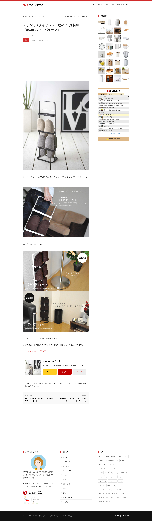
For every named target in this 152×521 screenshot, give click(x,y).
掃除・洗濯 (66, 484)
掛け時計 (101, 497)
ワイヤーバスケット (118, 489)
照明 (64, 493)
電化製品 (66, 502)
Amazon (50, 372)
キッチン (66, 457)
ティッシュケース (111, 477)
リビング (66, 475)
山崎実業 (114, 493)
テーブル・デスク (69, 466)
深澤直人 (118, 497)
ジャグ (107, 473)
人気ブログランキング (117, 5)
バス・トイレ (67, 470)
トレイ (120, 481)
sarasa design (110, 460)
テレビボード (102, 481)
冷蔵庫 (108, 493)
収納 (26, 40)
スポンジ (101, 477)
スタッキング (114, 473)
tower (33, 40)
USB (105, 464)
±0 (110, 464)
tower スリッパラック (51, 361)
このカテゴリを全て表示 (114, 133)
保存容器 (101, 493)
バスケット (102, 485)
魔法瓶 (108, 501)
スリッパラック (43, 40)
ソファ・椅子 (67, 462)
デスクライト (112, 481)
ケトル (115, 464)
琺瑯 (124, 497)
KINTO (125, 456)
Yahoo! (79, 372)
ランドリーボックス (104, 489)
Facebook (100, 5)
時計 (64, 488)
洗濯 (112, 497)
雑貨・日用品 (67, 497)
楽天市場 (65, 372)
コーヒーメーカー (122, 469)
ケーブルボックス (104, 469)
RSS (107, 5)
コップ (113, 469)
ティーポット (122, 477)
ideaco (107, 456)
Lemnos (101, 460)
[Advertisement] (56, 61)
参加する (126, 135)
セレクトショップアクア (36, 351)
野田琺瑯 (101, 501)
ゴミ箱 (101, 473)
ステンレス (124, 473)
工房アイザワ (123, 493)
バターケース (111, 485)
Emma (100, 456)
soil (117, 460)
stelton (122, 460)
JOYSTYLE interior (116, 456)
